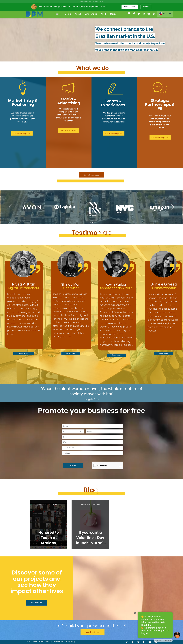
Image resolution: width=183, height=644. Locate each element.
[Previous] (10, 207)
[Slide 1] (90, 222)
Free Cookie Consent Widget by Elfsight (91, 1)
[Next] (172, 207)
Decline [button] (146, 7)
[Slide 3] (92, 222)
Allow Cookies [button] (129, 6)
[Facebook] (134, 13)
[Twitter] (139, 13)
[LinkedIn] (144, 642)
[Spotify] (153, 13)
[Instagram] (129, 13)
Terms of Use (58, 642)
